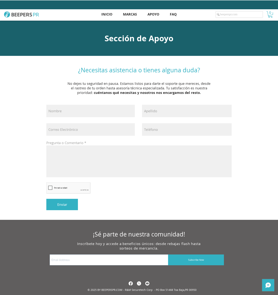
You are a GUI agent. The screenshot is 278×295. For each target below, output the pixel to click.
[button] (270, 14)
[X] (139, 283)
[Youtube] (147, 283)
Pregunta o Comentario (64, 142)
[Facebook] (131, 283)
